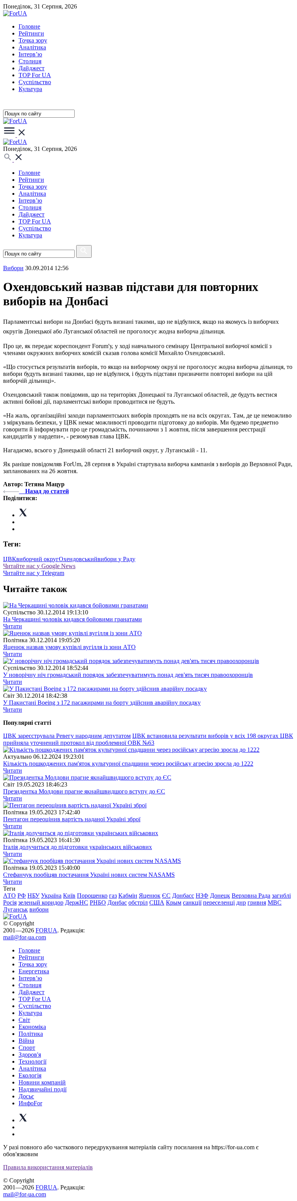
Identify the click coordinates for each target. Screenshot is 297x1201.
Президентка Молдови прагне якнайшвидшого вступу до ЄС (84, 791)
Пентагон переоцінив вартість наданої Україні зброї (71, 819)
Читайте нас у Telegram (33, 573)
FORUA (46, 930)
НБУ (33, 895)
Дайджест (31, 68)
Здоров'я (30, 1054)
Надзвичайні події (43, 1089)
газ (113, 895)
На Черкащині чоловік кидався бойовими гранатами (72, 619)
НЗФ (202, 895)
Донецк (220, 895)
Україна (51, 895)
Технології (32, 1061)
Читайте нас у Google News (39, 566)
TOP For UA (35, 75)
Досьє (26, 1096)
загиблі (281, 895)
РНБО (98, 902)
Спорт (27, 1047)
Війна (26, 1040)
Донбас (117, 902)
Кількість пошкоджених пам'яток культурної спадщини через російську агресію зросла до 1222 (128, 763)
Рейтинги (31, 33)
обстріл (138, 902)
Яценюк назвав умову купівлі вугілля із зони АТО (69, 647)
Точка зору (33, 40)
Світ (24, 1020)
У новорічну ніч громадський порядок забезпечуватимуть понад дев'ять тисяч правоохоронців (128, 675)
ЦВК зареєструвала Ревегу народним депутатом (67, 735)
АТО (9, 895)
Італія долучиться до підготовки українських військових (77, 847)
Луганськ (15, 909)
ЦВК (9, 559)
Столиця (30, 61)
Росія (10, 902)
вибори (39, 909)
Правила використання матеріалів (48, 1167)
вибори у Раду (116, 559)
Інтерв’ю (30, 54)
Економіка (32, 1026)
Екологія (30, 1075)
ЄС (166, 895)
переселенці (219, 902)
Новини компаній (42, 1082)
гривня (257, 902)
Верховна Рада (251, 895)
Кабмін (127, 895)
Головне (29, 26)
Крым (173, 902)
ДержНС (76, 902)
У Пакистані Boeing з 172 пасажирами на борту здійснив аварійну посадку (102, 702)
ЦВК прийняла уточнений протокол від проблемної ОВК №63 (148, 739)
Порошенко (92, 895)
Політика (31, 1033)
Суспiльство (35, 82)
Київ (69, 895)
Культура (30, 89)
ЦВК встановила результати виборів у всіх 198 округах (206, 735)
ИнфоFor (30, 1103)
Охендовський (78, 559)
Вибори (13, 268)
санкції (192, 902)
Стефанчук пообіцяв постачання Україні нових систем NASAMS (89, 874)
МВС (275, 902)
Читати (12, 626)
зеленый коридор (40, 902)
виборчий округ (37, 559)
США (156, 902)
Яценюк (149, 895)
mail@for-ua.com (24, 937)
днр (241, 902)
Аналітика (32, 47)
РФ (21, 895)
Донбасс (183, 895)
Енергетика (34, 971)
